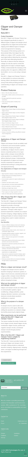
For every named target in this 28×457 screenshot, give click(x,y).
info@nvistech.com (22, 421)
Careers (16, 435)
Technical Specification (8, 363)
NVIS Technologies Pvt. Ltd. (14, 450)
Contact (3, 433)
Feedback (3, 435)
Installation (17, 433)
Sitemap (3, 437)
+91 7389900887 (23, 423)
